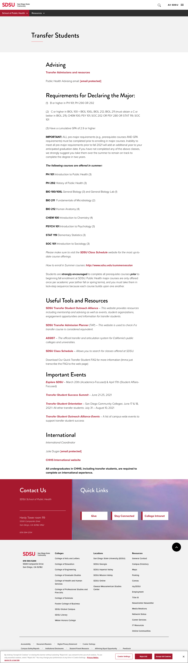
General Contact (139, 558)
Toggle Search (159, 5)
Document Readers (44, 644)
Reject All (143, 656)
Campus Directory (140, 564)
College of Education (64, 564)
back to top (176, 547)
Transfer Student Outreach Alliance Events (73, 416)
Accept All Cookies (163, 656)
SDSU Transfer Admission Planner (67, 325)
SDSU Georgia (100, 564)
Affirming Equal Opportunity (106, 648)
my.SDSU (136, 586)
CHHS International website (63, 460)
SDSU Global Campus (65, 609)
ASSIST (50, 338)
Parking (135, 575)
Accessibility (26, 644)
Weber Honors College (65, 620)
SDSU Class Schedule (59, 351)
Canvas (135, 580)
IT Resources (138, 625)
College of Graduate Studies (68, 575)
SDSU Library (61, 614)
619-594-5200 (29, 560)
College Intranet (155, 516)
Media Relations (139, 608)
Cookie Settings (89, 644)
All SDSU (173, 4)
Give (94, 516)
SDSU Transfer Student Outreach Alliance (72, 308)
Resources (37, 13)
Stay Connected (124, 516)
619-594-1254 (26, 532)
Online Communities (141, 630)
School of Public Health (13, 13)
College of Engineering (65, 569)
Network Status (139, 614)
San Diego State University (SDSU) (109, 558)
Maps (134, 569)
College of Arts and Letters (67, 558)
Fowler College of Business (67, 603)
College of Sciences (64, 598)
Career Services (139, 619)
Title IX (135, 597)
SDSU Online (99, 580)
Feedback (127, 648)
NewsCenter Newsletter (143, 603)
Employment (138, 591)
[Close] (184, 657)
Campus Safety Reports (30, 648)
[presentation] (59, 553)
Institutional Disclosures (54, 648)
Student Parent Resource (79, 648)
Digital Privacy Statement (67, 644)
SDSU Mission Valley (103, 575)
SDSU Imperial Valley (103, 569)
